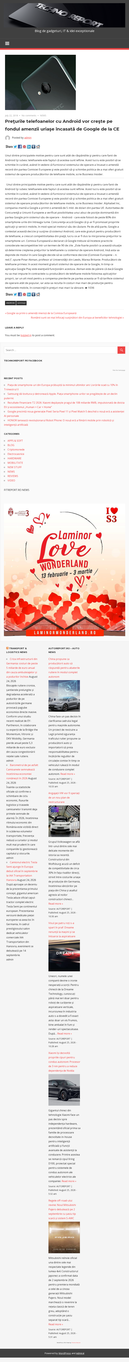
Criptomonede (16, 449)
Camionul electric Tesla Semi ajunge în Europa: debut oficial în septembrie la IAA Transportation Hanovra (22, 871)
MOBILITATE (15, 463)
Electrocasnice (16, 454)
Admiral (80, 1353)
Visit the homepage (119, 370)
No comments (29, 115)
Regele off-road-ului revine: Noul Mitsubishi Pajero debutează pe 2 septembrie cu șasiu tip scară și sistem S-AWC (62, 1209)
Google (21, 302)
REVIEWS (13, 476)
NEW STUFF (15, 467)
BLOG (11, 445)
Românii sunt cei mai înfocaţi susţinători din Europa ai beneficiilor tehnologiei (76, 317)
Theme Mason (76, 1342)
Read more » (67, 774)
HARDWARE (14, 458)
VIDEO (11, 480)
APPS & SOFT (15, 440)
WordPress (65, 1353)
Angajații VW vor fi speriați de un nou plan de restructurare (64, 797)
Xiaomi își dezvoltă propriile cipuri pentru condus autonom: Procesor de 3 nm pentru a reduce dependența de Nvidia (64, 1061)
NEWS (43, 115)
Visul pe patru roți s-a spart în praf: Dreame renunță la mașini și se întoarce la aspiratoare (61, 929)
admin (27, 137)
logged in (25, 335)
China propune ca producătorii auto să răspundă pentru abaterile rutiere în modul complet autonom (64, 667)
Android (10, 302)
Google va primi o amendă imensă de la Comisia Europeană (41, 313)
